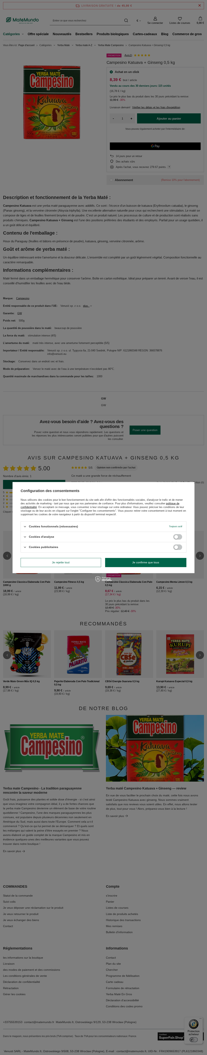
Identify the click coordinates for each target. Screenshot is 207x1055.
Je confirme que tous (145, 562)
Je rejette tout (61, 562)
